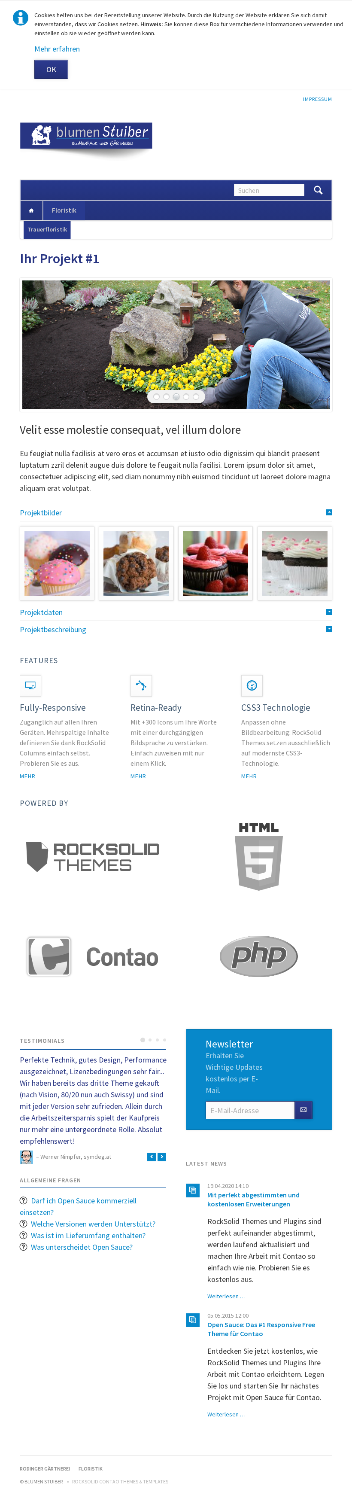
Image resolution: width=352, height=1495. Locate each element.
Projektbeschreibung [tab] (53, 629)
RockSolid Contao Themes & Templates (120, 1481)
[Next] (313, 345)
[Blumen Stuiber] (31, 210)
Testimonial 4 (164, 1040)
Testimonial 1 (142, 1040)
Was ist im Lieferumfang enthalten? (88, 1235)
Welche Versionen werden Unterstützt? (93, 1224)
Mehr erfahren (57, 49)
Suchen (318, 190)
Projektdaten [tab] (41, 612)
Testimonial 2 (150, 1040)
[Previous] (38, 345)
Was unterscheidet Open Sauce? (82, 1247)
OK (51, 69)
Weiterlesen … (226, 1296)
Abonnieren (303, 1110)
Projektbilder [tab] (41, 513)
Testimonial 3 (157, 1040)
